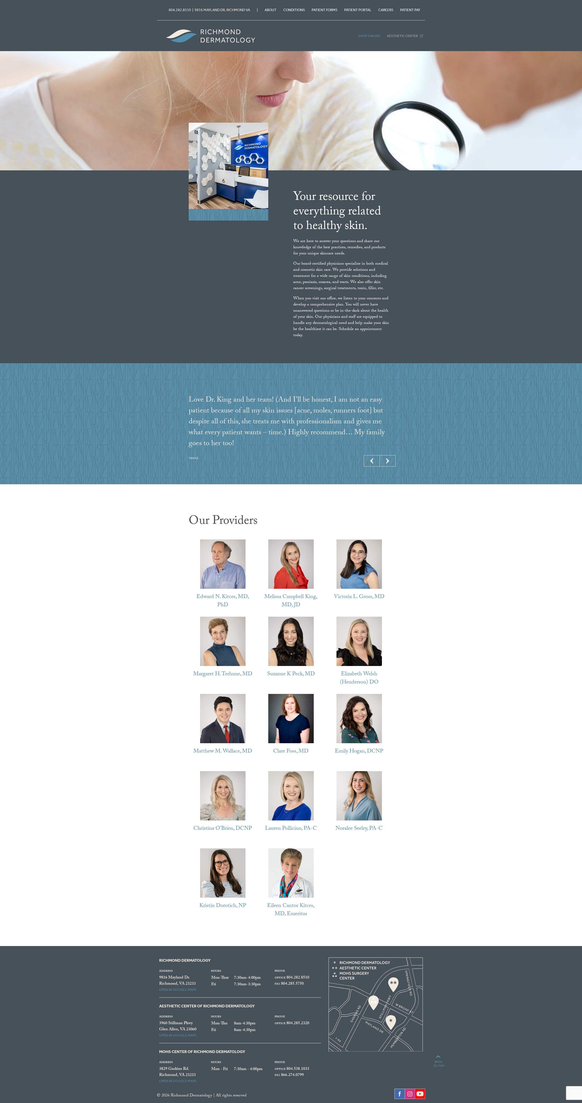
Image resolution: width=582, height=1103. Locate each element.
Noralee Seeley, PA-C (359, 829)
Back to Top (438, 1064)
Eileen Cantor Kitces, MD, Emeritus (291, 910)
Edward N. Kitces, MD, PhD (222, 601)
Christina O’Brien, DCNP (222, 829)
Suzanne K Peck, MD (291, 674)
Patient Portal (357, 10)
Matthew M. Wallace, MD (222, 751)
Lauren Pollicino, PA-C (291, 829)
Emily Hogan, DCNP (359, 751)
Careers (385, 10)
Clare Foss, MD (291, 751)
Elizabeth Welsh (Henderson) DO (359, 678)
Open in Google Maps (177, 990)
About (270, 10)
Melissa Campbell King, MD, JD (290, 601)
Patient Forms (324, 10)
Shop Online (369, 36)
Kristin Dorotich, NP (222, 906)
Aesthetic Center (402, 36)
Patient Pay (410, 10)
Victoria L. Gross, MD (359, 597)
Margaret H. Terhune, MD (222, 674)
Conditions (294, 10)
